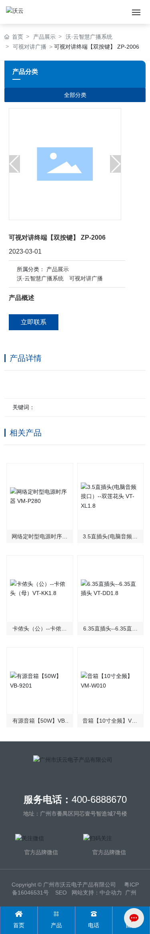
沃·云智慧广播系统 (40, 278)
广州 (130, 892)
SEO (61, 892)
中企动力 (111, 892)
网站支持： (86, 892)
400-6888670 (99, 799)
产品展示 (57, 269)
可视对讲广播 (86, 278)
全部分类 (75, 95)
